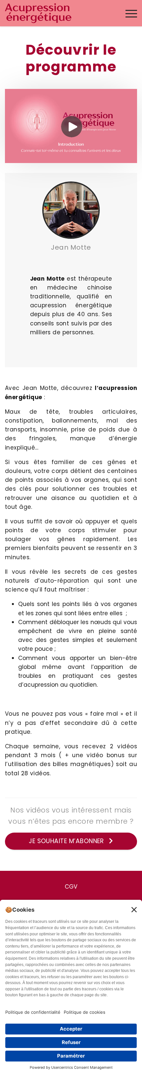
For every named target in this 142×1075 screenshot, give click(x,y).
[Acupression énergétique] (38, 13)
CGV (71, 887)
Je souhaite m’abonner (67, 841)
